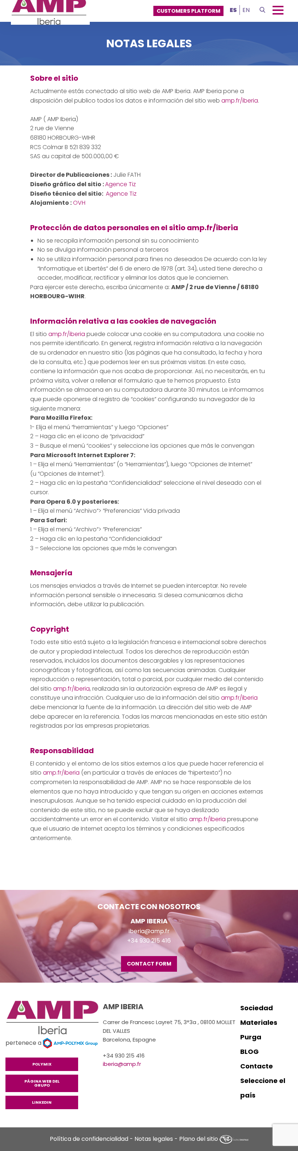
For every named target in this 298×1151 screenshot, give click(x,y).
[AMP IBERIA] (54, 1019)
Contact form (149, 963)
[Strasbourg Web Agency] (234, 1139)
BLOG (249, 1051)
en (246, 10)
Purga (250, 1037)
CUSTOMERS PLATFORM (188, 11)
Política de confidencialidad (89, 1139)
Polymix (42, 1064)
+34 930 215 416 (149, 940)
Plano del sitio (198, 1139)
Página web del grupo (42, 1083)
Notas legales (153, 1139)
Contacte (256, 1066)
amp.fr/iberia (239, 100)
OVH (79, 203)
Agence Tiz (120, 184)
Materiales (258, 1022)
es (233, 10)
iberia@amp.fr (149, 931)
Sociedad (256, 1007)
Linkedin (42, 1102)
